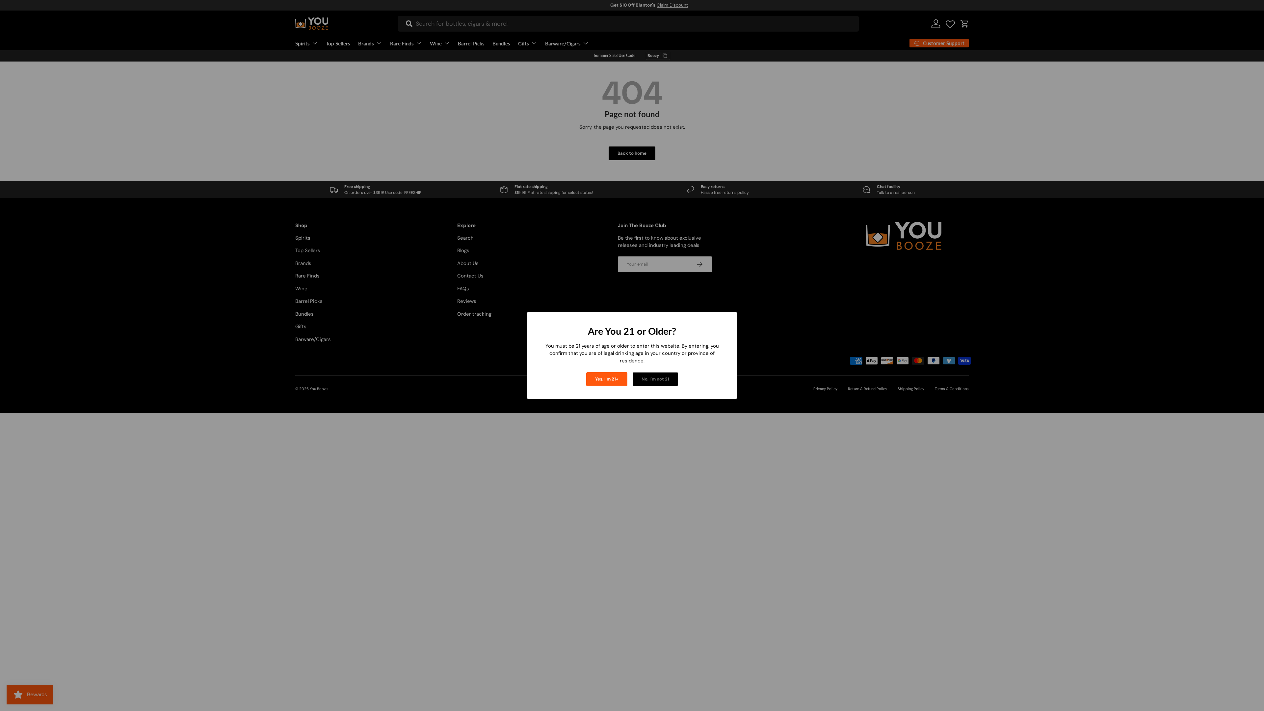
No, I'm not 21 (655, 379)
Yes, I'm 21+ (607, 379)
